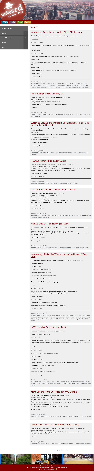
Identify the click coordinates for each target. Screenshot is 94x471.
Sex (77, 85)
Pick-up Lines (66, 85)
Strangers (81, 85)
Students (73, 152)
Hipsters (78, 381)
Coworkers (43, 215)
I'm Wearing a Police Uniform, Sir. (47, 93)
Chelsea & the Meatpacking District (40, 114)
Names (56, 443)
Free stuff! (65, 83)
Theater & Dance (35, 87)
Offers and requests (50, 85)
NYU (48, 183)
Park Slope (57, 383)
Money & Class (53, 247)
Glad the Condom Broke (45, 317)
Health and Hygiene (77, 83)
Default (49, 215)
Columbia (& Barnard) (43, 152)
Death (84, 315)
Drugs (57, 381)
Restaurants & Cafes (36, 217)
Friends (52, 114)
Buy (3, 47)
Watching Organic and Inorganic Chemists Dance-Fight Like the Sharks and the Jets (60, 124)
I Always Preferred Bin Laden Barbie (48, 161)
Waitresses (46, 217)
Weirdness (34, 154)
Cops (80, 315)
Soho (57, 319)
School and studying (60, 152)
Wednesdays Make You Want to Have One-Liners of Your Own (59, 255)
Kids (54, 317)
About (4, 42)
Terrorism (70, 183)
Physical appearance (61, 183)
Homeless (84, 381)
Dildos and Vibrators (56, 83)
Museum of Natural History (82, 317)
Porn (78, 416)
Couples (48, 83)
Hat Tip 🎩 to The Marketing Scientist (46, 469)
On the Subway (46, 319)
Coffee (38, 443)
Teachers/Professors (82, 152)
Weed (79, 87)
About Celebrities (35, 215)
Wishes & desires (86, 87)
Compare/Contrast (36, 183)
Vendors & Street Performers (56, 87)
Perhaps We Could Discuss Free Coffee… (55, 424)
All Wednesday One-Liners (38, 83)
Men (43, 383)
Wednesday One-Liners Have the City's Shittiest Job (56, 32)
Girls (70, 83)
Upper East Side (80, 319)
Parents (53, 319)
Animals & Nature (50, 315)
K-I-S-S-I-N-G (58, 416)
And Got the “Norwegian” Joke (49, 223)
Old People (53, 183)
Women (76, 183)
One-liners (59, 85)
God (74, 381)
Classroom (34, 152)
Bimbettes (33, 247)
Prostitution (68, 247)
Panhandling (61, 247)
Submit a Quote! (7, 28)
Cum (49, 416)
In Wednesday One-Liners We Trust (48, 327)
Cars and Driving (63, 315)
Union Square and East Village (80, 247)
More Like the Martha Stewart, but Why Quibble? (54, 392)
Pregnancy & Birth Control (78, 215)
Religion (66, 383)
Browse (4, 33)
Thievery (77, 114)
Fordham (62, 381)
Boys (57, 315)
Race (62, 383)
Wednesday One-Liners (71, 87)
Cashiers (33, 443)
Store (68, 319)
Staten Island (62, 319)
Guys (41, 247)
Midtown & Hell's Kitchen (37, 85)
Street (86, 85)
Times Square (44, 87)
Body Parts (34, 416)
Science (68, 152)
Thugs (81, 114)
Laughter (85, 83)
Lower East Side (72, 416)
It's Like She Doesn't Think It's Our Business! (53, 189)
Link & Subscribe (7, 38)
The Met (73, 319)
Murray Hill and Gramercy (67, 317)
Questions (73, 85)
